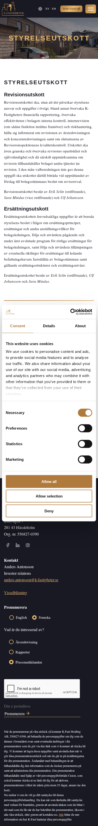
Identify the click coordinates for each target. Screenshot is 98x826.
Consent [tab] (17, 325)
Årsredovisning (26, 642)
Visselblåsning (15, 592)
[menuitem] (47, 8)
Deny (49, 511)
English (21, 617)
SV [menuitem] (47, 8)
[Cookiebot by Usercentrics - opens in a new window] (70, 312)
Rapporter (23, 652)
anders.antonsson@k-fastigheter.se (31, 579)
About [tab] (80, 325)
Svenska (44, 617)
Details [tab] (49, 325)
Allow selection (49, 496)
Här (61, 814)
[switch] (85, 428)
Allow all (49, 481)
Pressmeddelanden (29, 662)
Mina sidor (70, 9)
